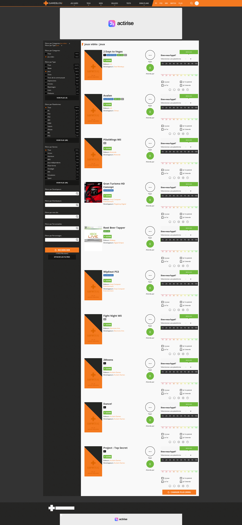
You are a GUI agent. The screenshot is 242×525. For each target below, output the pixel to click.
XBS (166, 3)
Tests (128, 3)
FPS (49, 172)
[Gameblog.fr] (53, 3)
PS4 (49, 114)
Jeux (57, 45)
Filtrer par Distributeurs (53, 201)
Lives (49, 90)
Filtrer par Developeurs (53, 189)
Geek (101, 3)
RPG (49, 159)
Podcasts (51, 93)
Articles (50, 84)
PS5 (161, 3)
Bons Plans (144, 3)
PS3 (49, 117)
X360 (49, 123)
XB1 (49, 120)
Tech (88, 3)
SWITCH (173, 3)
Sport (49, 178)
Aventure (51, 156)
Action (50, 153)
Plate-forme (52, 166)
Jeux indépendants (54, 163)
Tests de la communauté (56, 78)
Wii (49, 133)
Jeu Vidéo (74, 3)
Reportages (52, 87)
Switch (50, 126)
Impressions (52, 81)
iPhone (50, 129)
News (50, 68)
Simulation (51, 175)
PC (156, 3)
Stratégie (51, 169)
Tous (49, 54)
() (62, 98)
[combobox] (62, 195)
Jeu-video (63, 43)
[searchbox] (46, 193)
